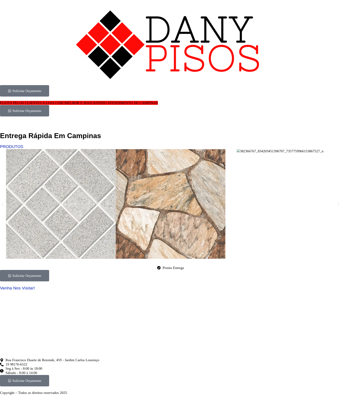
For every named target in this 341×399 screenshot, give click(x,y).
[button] (2, 204)
